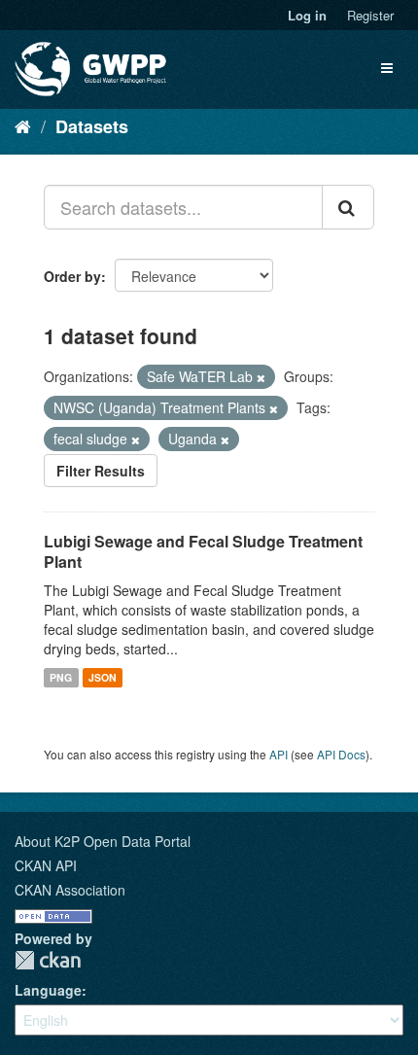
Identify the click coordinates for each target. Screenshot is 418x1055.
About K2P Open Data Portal (103, 841)
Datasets (91, 126)
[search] (348, 207)
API (278, 754)
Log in (307, 15)
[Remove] (261, 377)
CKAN (48, 960)
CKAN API (46, 865)
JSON (102, 677)
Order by (72, 276)
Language (48, 990)
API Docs (341, 754)
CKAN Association (70, 889)
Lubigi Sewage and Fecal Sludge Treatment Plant (203, 551)
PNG (61, 677)
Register (370, 15)
